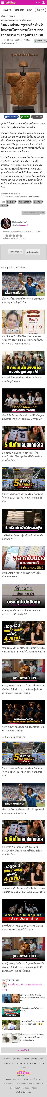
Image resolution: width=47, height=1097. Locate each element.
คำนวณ (33, 1063)
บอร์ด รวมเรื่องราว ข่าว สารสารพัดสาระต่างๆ (16, 20)
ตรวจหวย (16, 1059)
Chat (41, 1059)
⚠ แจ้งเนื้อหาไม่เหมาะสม (31, 213)
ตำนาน (37, 202)
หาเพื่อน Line (8, 1063)
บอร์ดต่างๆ (19, 10)
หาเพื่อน (34, 1059)
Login (15, 252)
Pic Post (19, 1063)
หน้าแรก (4, 16)
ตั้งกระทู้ (40, 10)
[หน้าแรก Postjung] (11, 2)
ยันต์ (3, 206)
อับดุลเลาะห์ (12, 43)
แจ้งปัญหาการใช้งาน (30, 1088)
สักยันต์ (10, 202)
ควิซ (26, 1063)
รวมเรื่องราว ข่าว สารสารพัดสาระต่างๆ (22, 987)
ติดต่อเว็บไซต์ (15, 1088)
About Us (39, 1084)
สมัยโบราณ (24, 202)
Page (23, 1067)
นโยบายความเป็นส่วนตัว (32, 1079)
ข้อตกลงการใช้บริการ (13, 1079)
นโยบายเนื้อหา (9, 1084)
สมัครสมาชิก (32, 252)
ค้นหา (29, 10)
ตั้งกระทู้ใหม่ (23, 1050)
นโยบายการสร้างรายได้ (25, 1084)
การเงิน (41, 1063)
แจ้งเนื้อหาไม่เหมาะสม (23, 1092)
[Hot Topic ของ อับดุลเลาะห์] (5, 228)
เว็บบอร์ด (7, 10)
